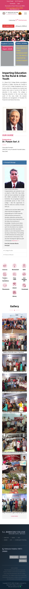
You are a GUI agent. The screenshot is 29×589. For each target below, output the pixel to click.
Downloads (12, 3)
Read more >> (15, 240)
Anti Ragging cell (24, 279)
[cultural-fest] (14, 403)
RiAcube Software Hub (13, 586)
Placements (5, 289)
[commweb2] (14, 383)
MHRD (6, 540)
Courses (4, 270)
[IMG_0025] (14, 423)
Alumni (14, 288)
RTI (11, 540)
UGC (19, 537)
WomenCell (15, 270)
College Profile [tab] (9, 250)
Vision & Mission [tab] (9, 254)
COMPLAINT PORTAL (21, 540)
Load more (14, 516)
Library (14, 296)
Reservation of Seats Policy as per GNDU (15, 6)
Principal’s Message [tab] (10, 162)
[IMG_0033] (14, 464)
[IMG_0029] (14, 443)
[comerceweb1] (14, 363)
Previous (1, 36)
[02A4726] (14, 323)
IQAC (24, 270)
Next (27, 36)
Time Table (14, 278)
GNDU (13, 537)
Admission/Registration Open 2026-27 (12, 46)
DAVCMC (6, 537)
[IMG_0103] (14, 484)
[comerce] (14, 343)
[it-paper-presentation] (14, 504)
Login (18, 3)
